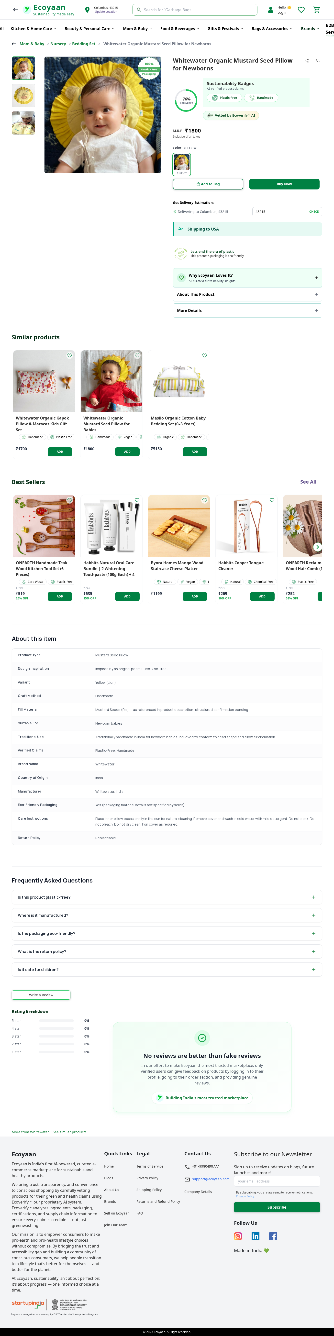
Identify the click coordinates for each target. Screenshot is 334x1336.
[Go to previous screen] (16, 10)
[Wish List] (301, 9)
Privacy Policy (147, 1178)
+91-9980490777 (205, 1166)
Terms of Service (149, 1166)
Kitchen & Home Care (31, 28)
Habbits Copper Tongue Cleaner (241, 565)
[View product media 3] (23, 123)
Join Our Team (115, 1225)
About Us (111, 1189)
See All (308, 481)
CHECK (314, 212)
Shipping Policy (149, 1189)
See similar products (70, 1132)
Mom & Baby (135, 28)
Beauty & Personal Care (87, 28)
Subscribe (276, 1207)
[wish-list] (69, 355)
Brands (110, 1201)
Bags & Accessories (270, 28)
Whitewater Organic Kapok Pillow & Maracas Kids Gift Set (42, 423)
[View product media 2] (23, 95)
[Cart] (317, 9)
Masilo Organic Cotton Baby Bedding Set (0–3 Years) (178, 421)
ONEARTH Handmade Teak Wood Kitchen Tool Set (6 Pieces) (41, 568)
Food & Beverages (177, 28)
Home (109, 1166)
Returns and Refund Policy (158, 1201)
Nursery (58, 43)
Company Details (198, 1191)
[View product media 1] (23, 68)
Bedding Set (83, 43)
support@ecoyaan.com (211, 1179)
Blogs (108, 1178)
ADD (60, 452)
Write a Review (41, 995)
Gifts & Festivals (223, 28)
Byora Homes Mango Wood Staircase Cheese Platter (177, 565)
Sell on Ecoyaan (117, 1213)
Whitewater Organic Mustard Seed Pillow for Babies (106, 423)
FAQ (139, 1213)
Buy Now (284, 184)
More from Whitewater (30, 1132)
